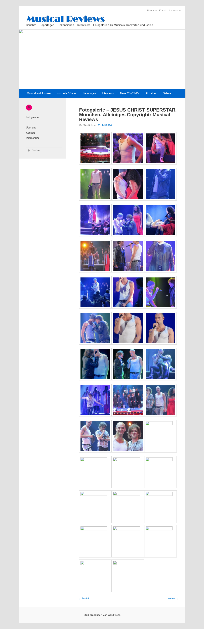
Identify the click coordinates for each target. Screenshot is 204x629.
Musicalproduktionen (39, 93)
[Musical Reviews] (101, 19)
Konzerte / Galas (66, 93)
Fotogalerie (32, 117)
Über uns (152, 10)
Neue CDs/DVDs (129, 93)
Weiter (173, 598)
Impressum (175, 10)
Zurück (84, 598)
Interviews (108, 93)
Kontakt (163, 10)
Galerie (167, 93)
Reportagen (89, 93)
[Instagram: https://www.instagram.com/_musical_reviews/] (29, 107)
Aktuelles (151, 93)
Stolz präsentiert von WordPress (102, 615)
